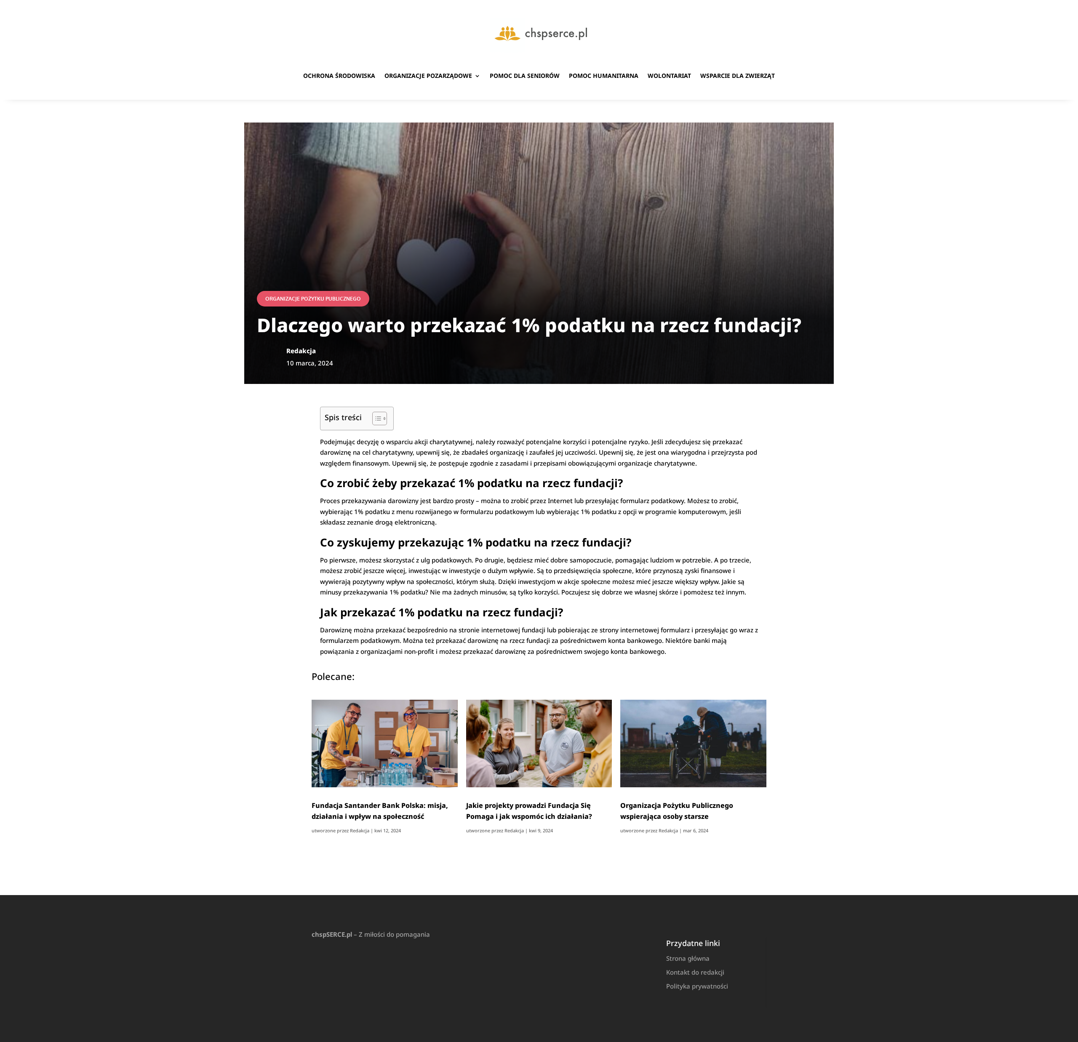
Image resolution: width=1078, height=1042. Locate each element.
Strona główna (688, 958)
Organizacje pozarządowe (428, 76)
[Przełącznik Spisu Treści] (375, 418)
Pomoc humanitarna (603, 76)
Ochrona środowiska (339, 76)
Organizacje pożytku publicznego (313, 299)
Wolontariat (669, 76)
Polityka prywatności (697, 986)
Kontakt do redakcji (695, 972)
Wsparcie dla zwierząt (737, 76)
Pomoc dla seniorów (525, 76)
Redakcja (359, 830)
